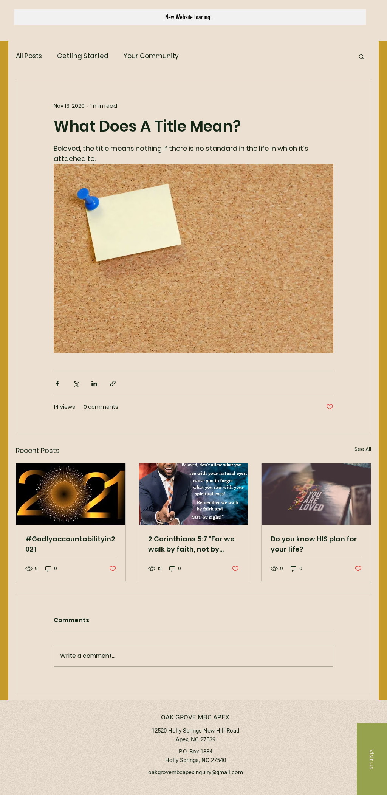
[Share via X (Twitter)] (75, 383)
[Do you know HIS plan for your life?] (316, 494)
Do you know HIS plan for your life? (314, 544)
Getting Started (82, 56)
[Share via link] (112, 383)
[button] (361, 56)
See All (362, 449)
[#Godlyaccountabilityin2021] (70, 494)
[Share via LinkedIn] (94, 383)
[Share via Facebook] (57, 383)
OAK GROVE (178, 717)
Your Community (151, 56)
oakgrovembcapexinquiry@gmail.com (195, 772)
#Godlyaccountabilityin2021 (70, 544)
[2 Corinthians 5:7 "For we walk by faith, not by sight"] (193, 494)
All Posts (29, 56)
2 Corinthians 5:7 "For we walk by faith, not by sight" (191, 544)
